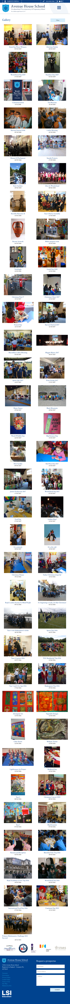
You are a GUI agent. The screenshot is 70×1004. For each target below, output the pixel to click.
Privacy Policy (6, 977)
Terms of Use (6, 982)
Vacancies (5, 973)
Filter (57, 20)
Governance (5, 975)
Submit (57, 990)
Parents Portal (13, 1)
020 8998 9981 (50, 1)
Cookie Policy (6, 980)
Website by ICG (6, 986)
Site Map (4, 984)
